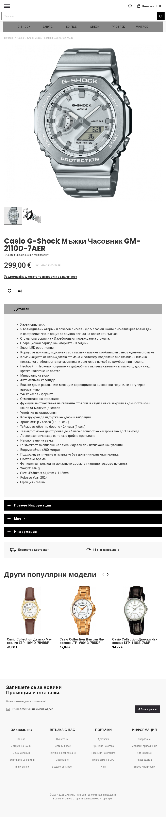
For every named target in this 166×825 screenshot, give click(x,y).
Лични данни (21, 766)
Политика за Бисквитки (21, 759)
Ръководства (144, 759)
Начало (8, 38)
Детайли (21, 309)
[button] (32, 215)
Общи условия (21, 753)
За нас (21, 739)
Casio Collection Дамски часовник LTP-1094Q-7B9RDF (29, 641)
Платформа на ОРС (103, 759)
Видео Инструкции (144, 766)
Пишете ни (62, 739)
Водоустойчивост (62, 766)
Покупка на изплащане (62, 753)
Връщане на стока (103, 746)
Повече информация (32, 505)
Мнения (21, 518)
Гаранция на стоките (103, 753)
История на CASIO (21, 746)
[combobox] (83, 16)
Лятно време (144, 753)
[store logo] (83, 6)
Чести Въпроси (62, 746)
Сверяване (62, 759)
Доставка (103, 739)
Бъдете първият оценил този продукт (27, 255)
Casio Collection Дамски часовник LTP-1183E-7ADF (134, 641)
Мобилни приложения (144, 746)
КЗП (103, 766)
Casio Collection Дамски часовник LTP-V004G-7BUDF (82, 641)
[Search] (161, 16)
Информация (25, 532)
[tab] (83, 309)
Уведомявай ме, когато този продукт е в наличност (40, 276)
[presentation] (107, 574)
